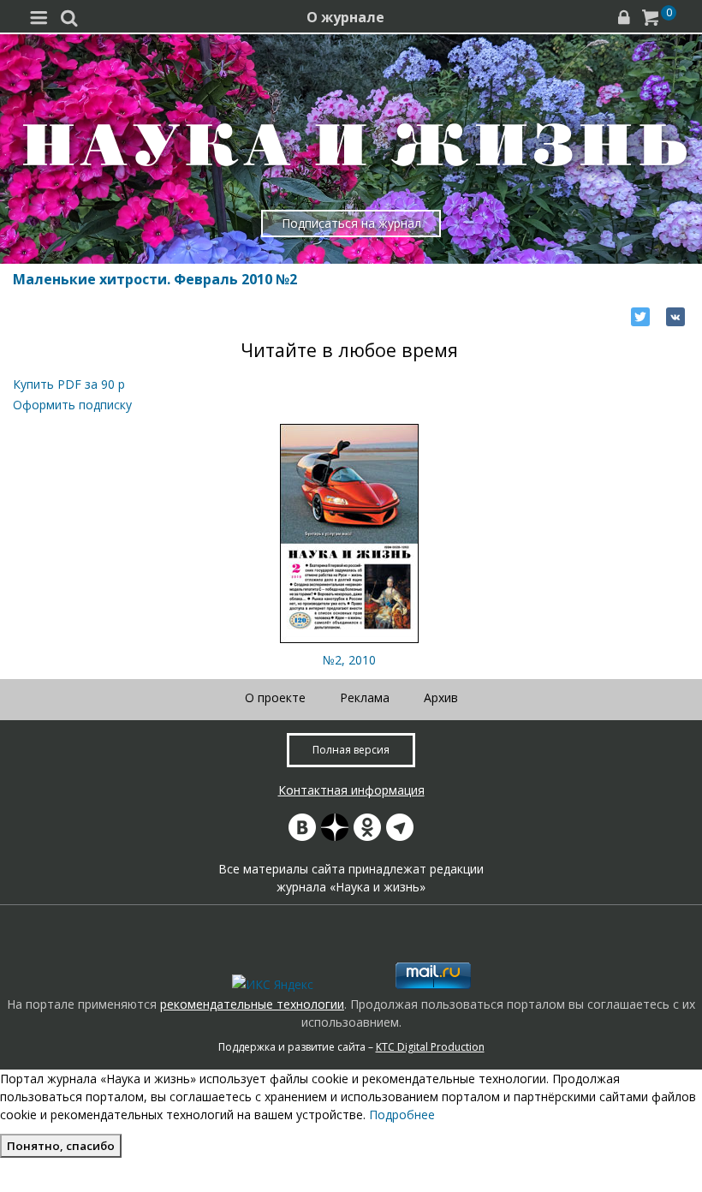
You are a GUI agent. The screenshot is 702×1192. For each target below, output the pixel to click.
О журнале (345, 17)
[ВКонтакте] (675, 316)
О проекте (275, 697)
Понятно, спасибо (61, 1145)
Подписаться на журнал (351, 223)
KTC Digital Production (430, 1047)
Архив (441, 697)
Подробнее (402, 1114)
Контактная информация (351, 790)
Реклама (365, 697)
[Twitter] (640, 316)
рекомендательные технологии (252, 1004)
